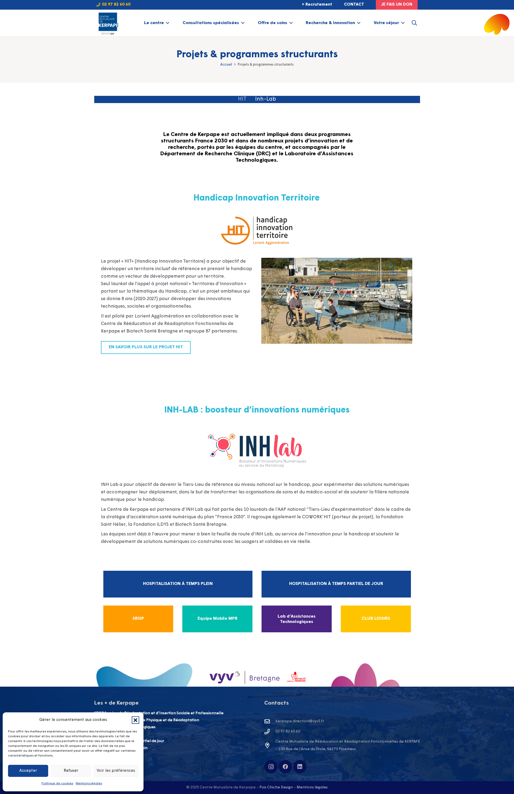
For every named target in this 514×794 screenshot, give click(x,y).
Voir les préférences (116, 771)
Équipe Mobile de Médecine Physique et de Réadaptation (146, 720)
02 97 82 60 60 (287, 731)
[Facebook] (285, 766)
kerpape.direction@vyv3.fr (299, 721)
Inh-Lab (265, 99)
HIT (242, 99)
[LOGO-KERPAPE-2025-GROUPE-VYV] (107, 23)
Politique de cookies (57, 783)
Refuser (71, 771)
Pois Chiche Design (276, 787)
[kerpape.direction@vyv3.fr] (269, 721)
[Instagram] (271, 766)
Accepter (28, 771)
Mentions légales (89, 783)
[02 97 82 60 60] (269, 731)
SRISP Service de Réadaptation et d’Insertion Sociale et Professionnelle (159, 713)
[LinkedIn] (300, 766)
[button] (135, 720)
